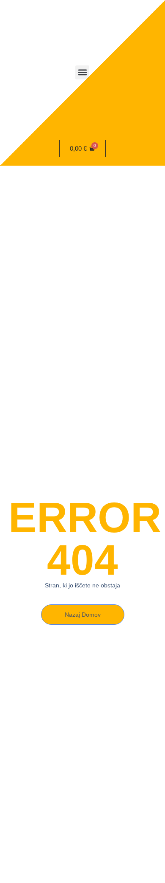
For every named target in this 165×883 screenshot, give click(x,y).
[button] (82, 72)
